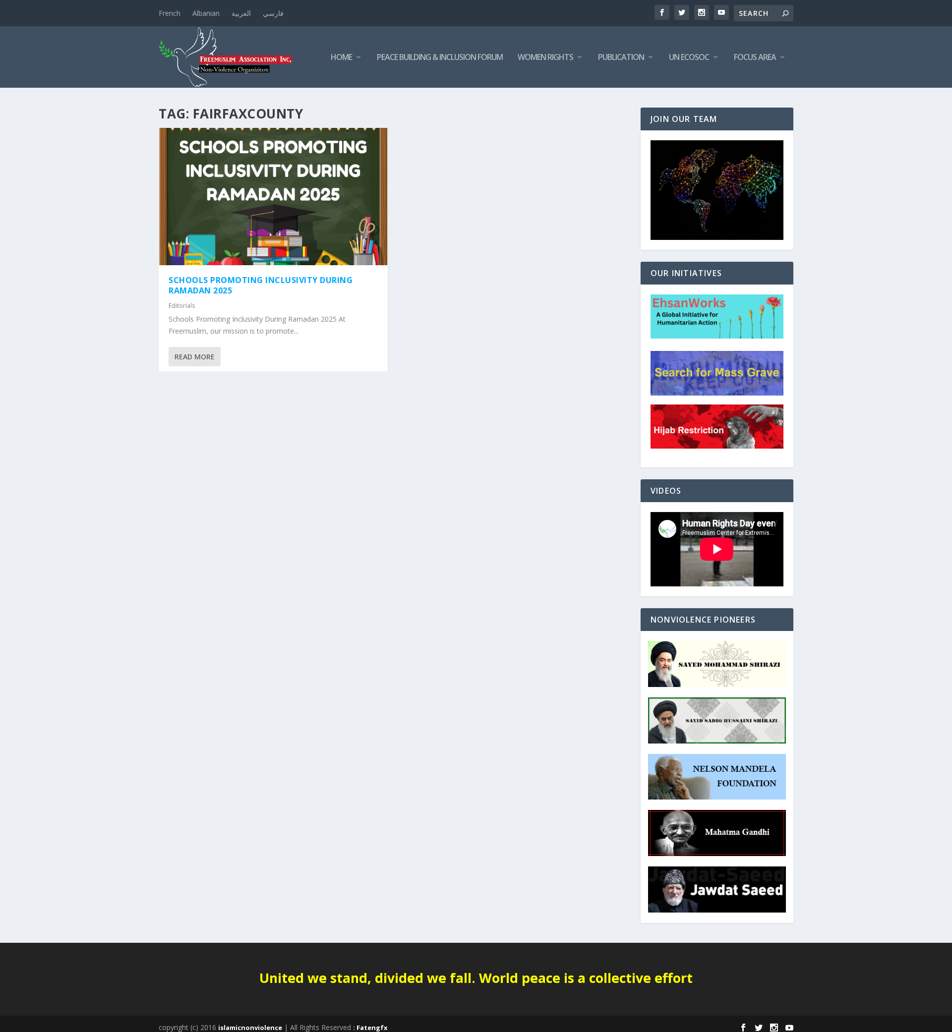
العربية (241, 13)
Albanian (206, 13)
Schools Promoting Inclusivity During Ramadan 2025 (261, 285)
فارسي (273, 13)
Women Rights (545, 57)
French (169, 13)
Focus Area (755, 57)
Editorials (182, 305)
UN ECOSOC (689, 57)
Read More (195, 356)
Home (341, 57)
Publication (621, 57)
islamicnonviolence (250, 1027)
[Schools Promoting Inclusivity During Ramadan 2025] (273, 196)
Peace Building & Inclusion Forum (440, 57)
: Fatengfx (370, 1027)
